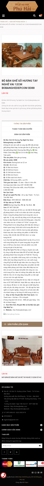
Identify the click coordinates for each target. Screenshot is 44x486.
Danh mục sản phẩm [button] (10, 425)
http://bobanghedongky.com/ (22, 310)
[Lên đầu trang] (37, 475)
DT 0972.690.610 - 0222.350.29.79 (15, 412)
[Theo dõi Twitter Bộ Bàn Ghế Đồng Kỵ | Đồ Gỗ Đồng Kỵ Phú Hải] (10, 452)
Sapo (26, 482)
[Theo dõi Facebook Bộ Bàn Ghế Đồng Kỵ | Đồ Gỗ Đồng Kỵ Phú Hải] (4, 452)
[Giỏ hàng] (40, 15)
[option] (22, 354)
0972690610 (8, 416)
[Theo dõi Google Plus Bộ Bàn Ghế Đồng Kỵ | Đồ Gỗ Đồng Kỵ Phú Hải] (16, 452)
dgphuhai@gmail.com (11, 420)
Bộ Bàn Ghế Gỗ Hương (11, 140)
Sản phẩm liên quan (17, 324)
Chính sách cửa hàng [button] (11, 430)
